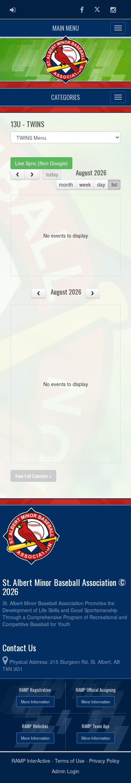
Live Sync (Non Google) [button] (41, 163)
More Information (35, 701)
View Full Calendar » (33, 475)
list (114, 184)
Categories (65, 97)
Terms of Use (70, 760)
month (66, 184)
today (52, 174)
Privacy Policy (104, 760)
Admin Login (65, 771)
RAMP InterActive (31, 760)
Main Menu (65, 27)
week (85, 184)
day (101, 184)
